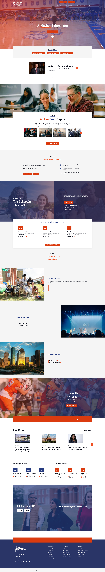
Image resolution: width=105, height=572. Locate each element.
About (84, 5)
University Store (66, 552)
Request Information (81, 552)
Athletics (78, 2)
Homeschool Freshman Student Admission (75, 540)
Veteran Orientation (17, 473)
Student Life (52, 286)
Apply (61, 2)
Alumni (82, 2)
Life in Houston (53, 360)
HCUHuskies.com (70, 405)
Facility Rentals (80, 558)
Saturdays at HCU (23, 232)
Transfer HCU (71, 232)
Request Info (71, 2)
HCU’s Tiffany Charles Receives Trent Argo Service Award (77, 448)
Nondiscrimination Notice (21, 570)
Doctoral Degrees (66, 53)
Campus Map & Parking (67, 556)
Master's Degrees (52, 53)
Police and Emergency (67, 558)
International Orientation (31, 473)
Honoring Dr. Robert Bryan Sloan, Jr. (60, 66)
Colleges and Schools (67, 554)
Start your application (70, 205)
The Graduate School (52, 559)
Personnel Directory (81, 556)
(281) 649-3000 (19, 554)
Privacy (35, 570)
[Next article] (92, 444)
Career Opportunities (54, 362)
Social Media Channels (82, 548)
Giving (86, 2)
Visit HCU (51, 290)
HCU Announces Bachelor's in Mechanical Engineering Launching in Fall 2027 (24, 449)
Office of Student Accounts (83, 559)
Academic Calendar (66, 548)
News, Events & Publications (83, 550)
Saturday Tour (21, 236)
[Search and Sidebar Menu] (90, 5)
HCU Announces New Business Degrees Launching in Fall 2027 (51, 448)
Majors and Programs (52, 548)
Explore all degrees (52, 143)
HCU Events (46, 464)
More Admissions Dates (52, 244)
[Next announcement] (76, 68)
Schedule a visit (68, 207)
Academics (58, 5)
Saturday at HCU (42, 473)
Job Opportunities (66, 559)
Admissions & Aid (67, 5)
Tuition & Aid (68, 209)
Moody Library (65, 550)
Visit (65, 2)
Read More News (87, 430)
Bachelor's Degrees (37, 53)
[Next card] (81, 133)
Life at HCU (77, 5)
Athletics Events (87, 464)
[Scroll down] (52, 36)
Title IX (28, 570)
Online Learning (51, 558)
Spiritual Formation (22, 323)
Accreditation (40, 570)
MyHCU (90, 2)
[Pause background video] (102, 46)
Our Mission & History (23, 325)
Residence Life (52, 288)
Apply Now (52, 32)
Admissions (67, 202)
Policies (32, 570)
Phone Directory (81, 554)
